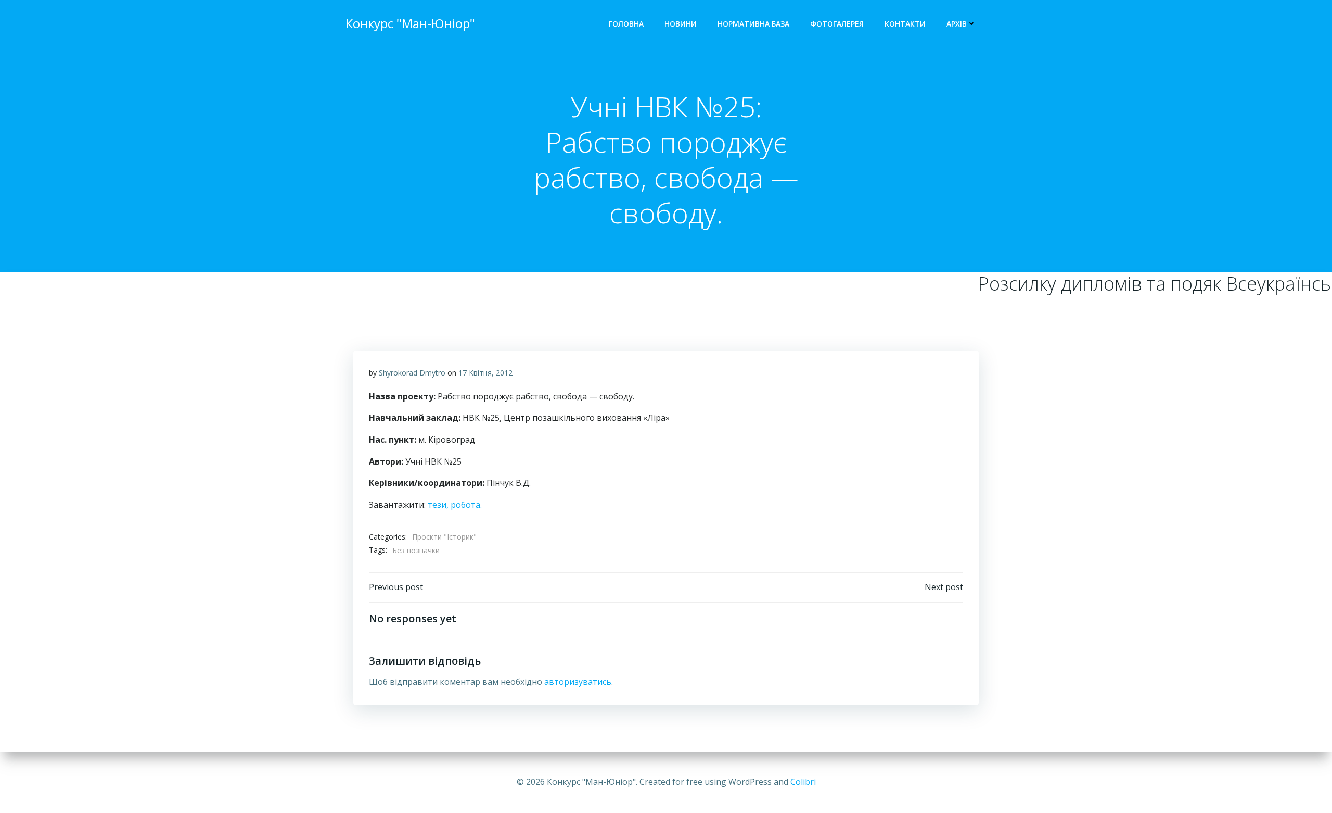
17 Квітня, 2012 (485, 373)
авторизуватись (577, 681)
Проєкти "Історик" (444, 537)
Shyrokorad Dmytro (412, 373)
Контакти (905, 24)
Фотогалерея (837, 24)
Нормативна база (753, 24)
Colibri (803, 781)
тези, (438, 504)
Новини (680, 24)
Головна (626, 24)
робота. (466, 504)
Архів (956, 24)
